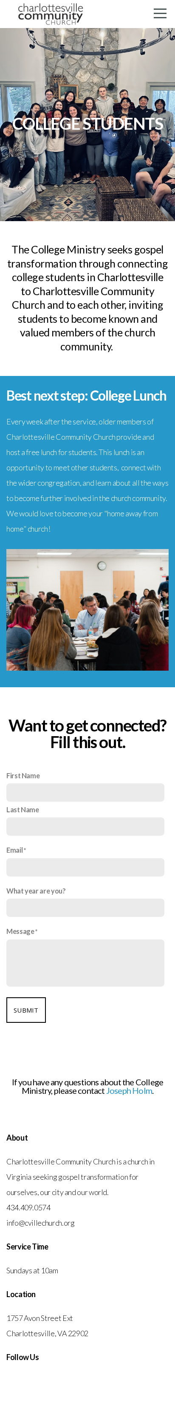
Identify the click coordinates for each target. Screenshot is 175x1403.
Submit (26, 1010)
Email (14, 850)
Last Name (22, 809)
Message (20, 931)
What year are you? (36, 891)
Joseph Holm (129, 1090)
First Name (23, 775)
